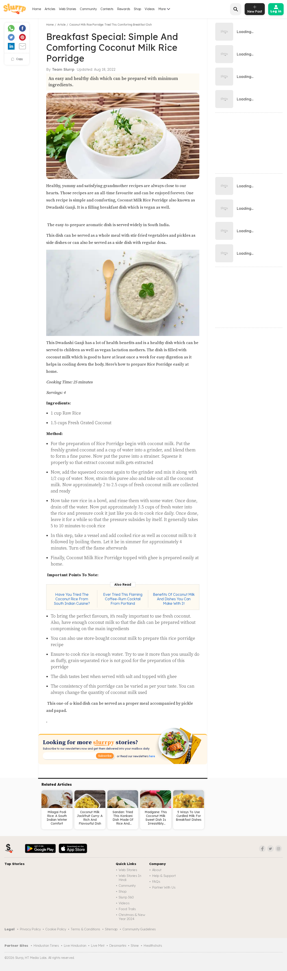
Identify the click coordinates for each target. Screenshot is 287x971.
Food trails (127, 909)
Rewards (123, 9)
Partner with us (164, 887)
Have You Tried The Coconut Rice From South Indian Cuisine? (72, 599)
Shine (135, 945)
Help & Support (164, 876)
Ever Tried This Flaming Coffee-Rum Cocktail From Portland (122, 599)
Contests (106, 9)
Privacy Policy (30, 929)
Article (61, 24)
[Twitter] (270, 848)
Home (36, 9)
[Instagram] (278, 848)
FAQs (156, 881)
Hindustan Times (46, 945)
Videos (150, 9)
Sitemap (111, 929)
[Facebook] (262, 848)
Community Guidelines (139, 929)
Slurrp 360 (126, 897)
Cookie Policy (55, 929)
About (156, 870)
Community (88, 9)
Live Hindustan (75, 945)
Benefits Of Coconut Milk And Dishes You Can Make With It (174, 599)
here (151, 756)
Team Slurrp (63, 69)
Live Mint (97, 945)
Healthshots (153, 945)
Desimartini (117, 945)
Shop (137, 9)
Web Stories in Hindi (130, 878)
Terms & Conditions (85, 929)
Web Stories (67, 9)
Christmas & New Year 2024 (132, 917)
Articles (50, 9)
